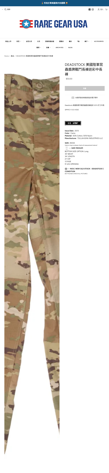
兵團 (47, 47)
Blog (70, 47)
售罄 (84, 88)
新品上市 (8, 41)
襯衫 (70, 41)
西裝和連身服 (49, 41)
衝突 (38, 47)
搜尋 (8, 9)
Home (6, 56)
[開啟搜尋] (5, 9)
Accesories (99, 41)
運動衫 (61, 41)
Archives (59, 47)
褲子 (86, 41)
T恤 (78, 41)
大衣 (38, 41)
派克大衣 (29, 41)
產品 (12, 56)
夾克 (17, 41)
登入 (101, 9)
